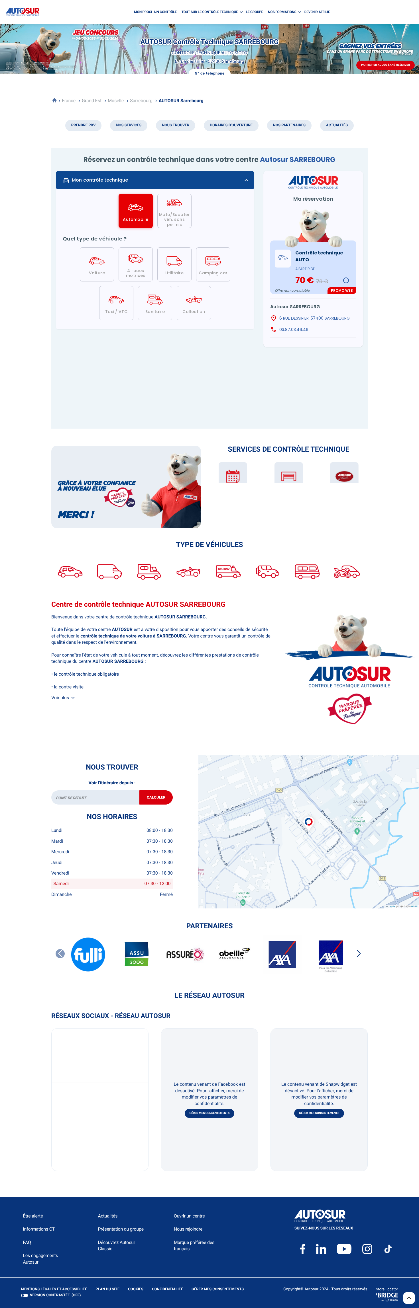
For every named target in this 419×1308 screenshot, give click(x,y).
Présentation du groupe (121, 1229)
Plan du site (107, 1289)
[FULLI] (88, 954)
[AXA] (282, 954)
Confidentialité (167, 1289)
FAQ (27, 1242)
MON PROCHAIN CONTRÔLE (155, 12)
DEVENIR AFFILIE (317, 12)
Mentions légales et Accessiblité (54, 1289)
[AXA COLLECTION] (331, 955)
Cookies (135, 1289)
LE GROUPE (254, 12)
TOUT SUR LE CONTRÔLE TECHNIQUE (210, 12)
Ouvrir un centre (189, 1216)
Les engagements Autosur (40, 1258)
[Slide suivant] (358, 953)
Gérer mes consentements (210, 1113)
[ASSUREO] (185, 954)
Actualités (107, 1216)
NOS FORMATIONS (282, 12)
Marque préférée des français (194, 1245)
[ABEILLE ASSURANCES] (234, 954)
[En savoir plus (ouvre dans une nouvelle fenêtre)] (126, 487)
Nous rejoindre (188, 1229)
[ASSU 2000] (137, 954)
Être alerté (33, 1216)
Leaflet (391, 906)
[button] (308, 817)
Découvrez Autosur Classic (116, 1245)
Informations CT (39, 1229)
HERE (414, 906)
